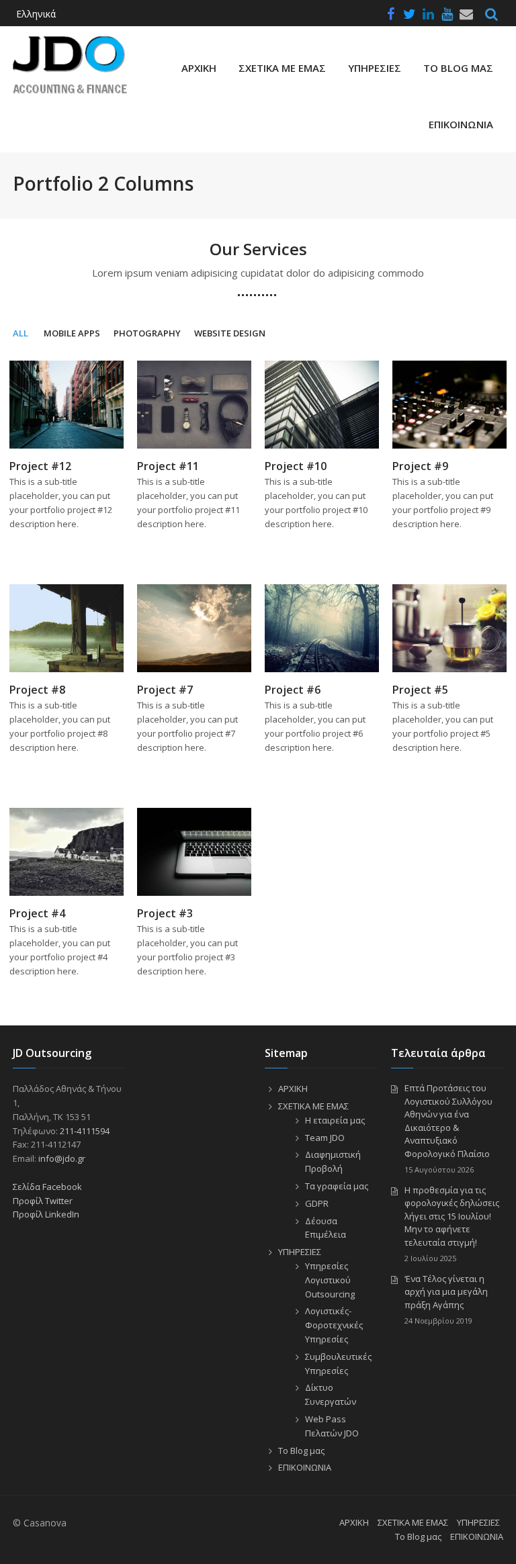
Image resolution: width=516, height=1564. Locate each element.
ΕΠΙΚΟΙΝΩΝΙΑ (461, 124)
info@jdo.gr (61, 1158)
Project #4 (37, 913)
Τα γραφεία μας (336, 1186)
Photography (147, 333)
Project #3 (165, 913)
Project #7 (165, 689)
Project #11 (168, 466)
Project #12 (40, 466)
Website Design (229, 333)
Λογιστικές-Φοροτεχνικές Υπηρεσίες (334, 1325)
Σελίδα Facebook (47, 1187)
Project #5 (420, 689)
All (20, 333)
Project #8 (37, 689)
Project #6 (292, 689)
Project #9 (420, 466)
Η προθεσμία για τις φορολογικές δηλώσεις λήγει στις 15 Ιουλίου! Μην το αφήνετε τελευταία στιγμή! (451, 1216)
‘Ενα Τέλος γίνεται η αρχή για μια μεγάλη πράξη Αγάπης (446, 1292)
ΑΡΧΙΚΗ (198, 68)
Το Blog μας (458, 68)
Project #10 (296, 466)
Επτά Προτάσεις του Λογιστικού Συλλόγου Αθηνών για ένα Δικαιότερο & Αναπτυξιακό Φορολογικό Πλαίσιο (448, 1121)
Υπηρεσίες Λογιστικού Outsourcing (330, 1280)
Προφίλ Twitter (43, 1201)
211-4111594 (85, 1131)
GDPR (317, 1203)
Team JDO (325, 1138)
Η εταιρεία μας (335, 1120)
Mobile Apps (72, 333)
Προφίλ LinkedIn (46, 1214)
